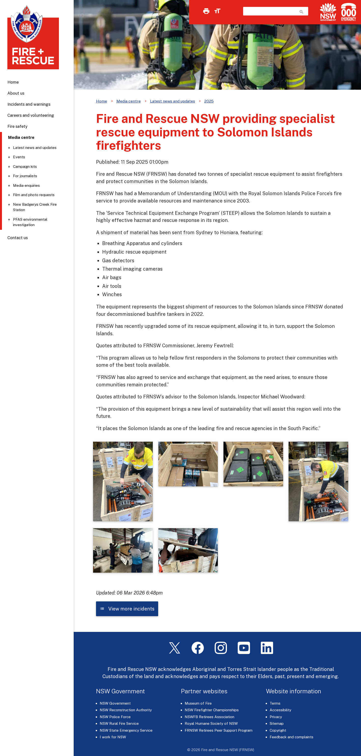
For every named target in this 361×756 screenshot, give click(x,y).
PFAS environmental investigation (30, 222)
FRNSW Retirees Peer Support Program (218, 730)
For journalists (25, 176)
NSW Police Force (115, 717)
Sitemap (277, 723)
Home (13, 82)
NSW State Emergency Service (126, 730)
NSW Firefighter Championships (212, 710)
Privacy (276, 717)
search (301, 11)
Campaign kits (25, 166)
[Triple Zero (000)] (347, 12)
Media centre (128, 101)
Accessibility (280, 710)
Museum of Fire (198, 703)
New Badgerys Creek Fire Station (35, 207)
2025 (209, 101)
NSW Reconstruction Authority (126, 710)
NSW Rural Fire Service (119, 723)
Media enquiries (26, 185)
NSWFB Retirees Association (209, 717)
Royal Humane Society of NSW (211, 723)
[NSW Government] (328, 12)
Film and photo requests (34, 195)
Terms (275, 703)
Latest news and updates (34, 147)
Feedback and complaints (291, 737)
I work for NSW (113, 737)
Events (19, 157)
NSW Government (115, 703)
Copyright (278, 730)
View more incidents (127, 608)
